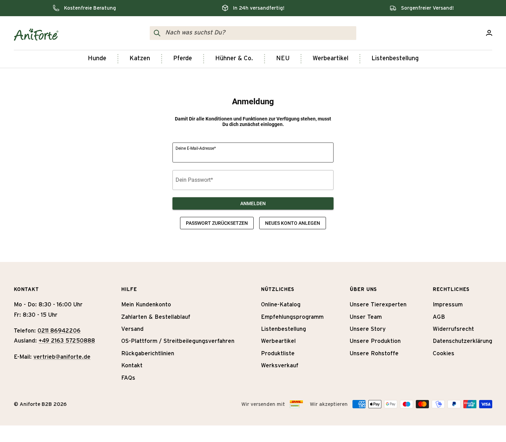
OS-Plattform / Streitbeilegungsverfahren (177, 341)
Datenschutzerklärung (462, 341)
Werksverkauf (279, 365)
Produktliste (278, 353)
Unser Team (366, 317)
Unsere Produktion (375, 341)
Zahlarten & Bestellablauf (155, 317)
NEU (282, 58)
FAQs (128, 378)
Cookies (443, 353)
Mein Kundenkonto (146, 304)
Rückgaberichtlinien (147, 353)
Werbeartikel (330, 58)
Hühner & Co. (234, 58)
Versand (132, 329)
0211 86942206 (59, 331)
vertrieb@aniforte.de (62, 357)
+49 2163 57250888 (67, 341)
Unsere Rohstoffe (374, 353)
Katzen (139, 58)
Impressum (448, 304)
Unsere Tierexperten (378, 304)
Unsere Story (368, 329)
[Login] (489, 33)
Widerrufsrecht (453, 329)
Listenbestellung (395, 58)
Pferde (182, 58)
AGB (439, 317)
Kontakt (132, 365)
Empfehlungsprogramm (292, 317)
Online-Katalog (281, 304)
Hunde (97, 58)
